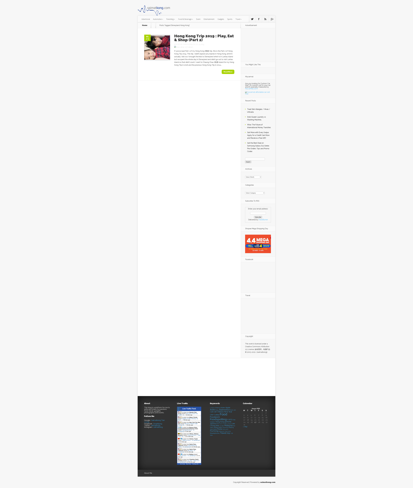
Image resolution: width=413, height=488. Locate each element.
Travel (238, 19)
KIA (218, 424)
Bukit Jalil (233, 410)
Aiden (222, 408)
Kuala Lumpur (227, 424)
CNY (212, 415)
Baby (217, 410)
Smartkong (157, 424)
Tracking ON (195, 464)
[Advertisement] (218, 9)
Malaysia (228, 425)
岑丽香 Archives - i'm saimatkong (191, 440)
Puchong (214, 431)
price (226, 429)
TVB (231, 433)
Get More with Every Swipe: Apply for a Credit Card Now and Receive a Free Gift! (258, 135)
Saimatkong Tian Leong (154, 421)
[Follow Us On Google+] (272, 19)
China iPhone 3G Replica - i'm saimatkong (187, 446)
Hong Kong (219, 422)
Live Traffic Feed (189, 409)
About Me (148, 473)
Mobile (216, 427)
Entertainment (209, 19)
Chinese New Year (224, 412)
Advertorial (146, 19)
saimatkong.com (267, 482)
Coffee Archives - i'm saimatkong (186, 455)
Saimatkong (188, 44)
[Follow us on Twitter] (252, 19)
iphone (228, 422)
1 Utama (212, 407)
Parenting (170, 19)
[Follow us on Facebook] (259, 19)
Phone (219, 429)
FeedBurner (263, 220)
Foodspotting (218, 419)
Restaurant (222, 431)
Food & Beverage (185, 19)
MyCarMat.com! (251, 89)
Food (223, 414)
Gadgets (221, 19)
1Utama (217, 408)
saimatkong (155, 425)
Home (144, 25)
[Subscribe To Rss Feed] (265, 19)
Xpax (211, 435)
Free (234, 420)
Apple (227, 407)
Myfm (220, 427)
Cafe (211, 412)
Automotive (158, 19)
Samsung (228, 431)
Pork (224, 429)
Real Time (188, 464)
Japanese (213, 424)
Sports (229, 19)
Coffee (216, 415)
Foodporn (215, 417)
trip (228, 433)
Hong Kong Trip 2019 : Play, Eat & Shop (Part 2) (204, 38)
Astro (213, 409)
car (215, 412)
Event (198, 19)
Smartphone (215, 433)
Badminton (224, 410)
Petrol (215, 429)
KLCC (221, 424)
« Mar (245, 427)
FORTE (229, 420)
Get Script (182, 464)
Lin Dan (221, 426)
